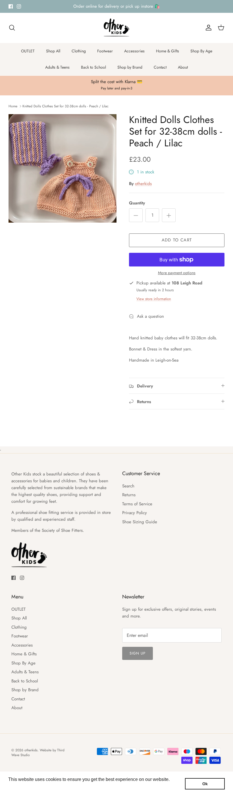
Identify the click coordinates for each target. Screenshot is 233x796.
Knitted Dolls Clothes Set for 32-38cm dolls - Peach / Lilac (65, 105)
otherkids (143, 183)
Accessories (134, 51)
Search (128, 486)
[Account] (207, 27)
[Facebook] (11, 6)
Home (13, 105)
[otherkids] (116, 28)
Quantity (137, 203)
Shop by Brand (129, 67)
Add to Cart (177, 240)
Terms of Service (137, 504)
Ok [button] (205, 783)
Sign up (137, 653)
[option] (62, 168)
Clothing (79, 51)
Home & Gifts (167, 51)
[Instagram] (19, 6)
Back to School (93, 67)
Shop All (53, 51)
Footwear (105, 51)
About (183, 67)
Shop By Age (201, 51)
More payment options (176, 272)
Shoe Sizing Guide (139, 522)
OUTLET (28, 51)
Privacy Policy (134, 513)
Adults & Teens (57, 67)
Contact (160, 67)
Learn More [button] (20, 787)
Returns (129, 495)
